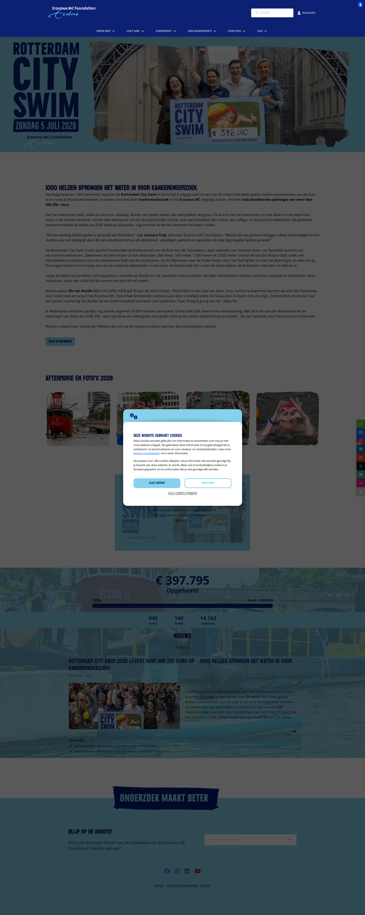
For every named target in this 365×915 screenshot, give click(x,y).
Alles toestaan (157, 483)
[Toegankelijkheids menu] (360, 4)
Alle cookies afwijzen (182, 493)
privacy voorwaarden (146, 453)
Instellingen (208, 483)
